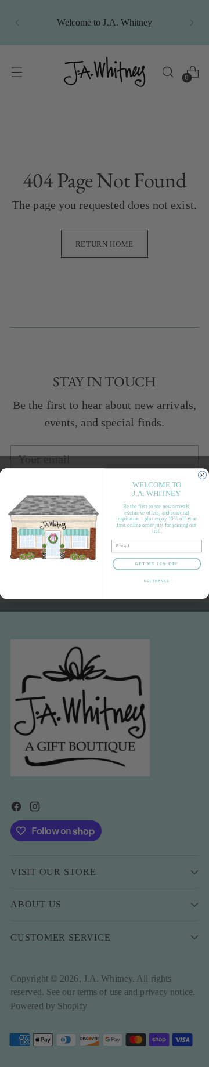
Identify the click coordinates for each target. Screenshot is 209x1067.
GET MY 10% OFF (157, 564)
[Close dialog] (203, 475)
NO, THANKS (157, 581)
